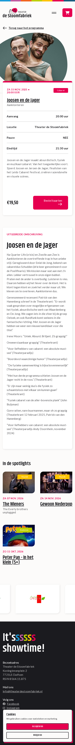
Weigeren (37, 735)
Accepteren (37, 726)
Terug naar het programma (26, 27)
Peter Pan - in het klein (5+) (18, 560)
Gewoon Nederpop (56, 504)
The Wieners (13, 504)
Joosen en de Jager (23, 100)
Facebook (13, 703)
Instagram (13, 707)
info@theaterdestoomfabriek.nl (23, 691)
